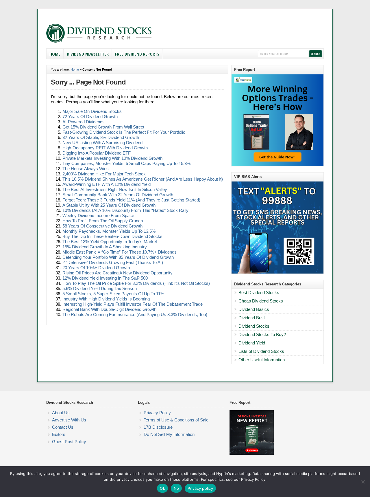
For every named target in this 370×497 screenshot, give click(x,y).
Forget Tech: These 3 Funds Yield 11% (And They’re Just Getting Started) (131, 199)
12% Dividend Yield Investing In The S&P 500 (105, 278)
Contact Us (62, 427)
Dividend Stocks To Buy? (262, 334)
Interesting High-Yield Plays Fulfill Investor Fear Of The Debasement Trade (132, 304)
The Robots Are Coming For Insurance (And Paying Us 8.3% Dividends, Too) (134, 314)
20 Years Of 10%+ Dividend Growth (96, 267)
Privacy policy (200, 488)
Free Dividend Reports (137, 54)
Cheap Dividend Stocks (260, 300)
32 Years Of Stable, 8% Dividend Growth (100, 137)
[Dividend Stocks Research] (98, 41)
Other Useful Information (261, 359)
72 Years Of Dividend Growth (90, 116)
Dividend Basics (253, 309)
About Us (61, 412)
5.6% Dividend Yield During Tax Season (99, 288)
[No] (363, 482)
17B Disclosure (158, 427)
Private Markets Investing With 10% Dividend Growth (112, 158)
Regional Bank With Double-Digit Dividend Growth (109, 309)
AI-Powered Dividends (83, 121)
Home (54, 54)
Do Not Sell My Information (169, 434)
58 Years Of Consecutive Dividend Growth (102, 225)
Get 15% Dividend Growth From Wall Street (103, 126)
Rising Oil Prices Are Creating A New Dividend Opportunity (117, 272)
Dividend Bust (251, 317)
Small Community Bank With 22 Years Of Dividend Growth (117, 194)
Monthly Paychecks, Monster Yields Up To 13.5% (109, 231)
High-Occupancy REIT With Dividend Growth (105, 147)
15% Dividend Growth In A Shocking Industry (104, 246)
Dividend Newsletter (88, 54)
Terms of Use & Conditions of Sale (176, 419)
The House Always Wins (85, 168)
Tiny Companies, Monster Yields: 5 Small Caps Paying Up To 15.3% (126, 163)
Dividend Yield (251, 342)
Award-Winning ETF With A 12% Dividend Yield (106, 184)
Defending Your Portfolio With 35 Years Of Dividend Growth (118, 257)
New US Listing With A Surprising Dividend (102, 142)
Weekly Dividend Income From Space (98, 215)
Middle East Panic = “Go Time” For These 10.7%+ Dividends (119, 252)
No (176, 488)
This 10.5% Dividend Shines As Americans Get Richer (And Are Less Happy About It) (142, 179)
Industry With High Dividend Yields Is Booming (106, 298)
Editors (58, 434)
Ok (162, 488)
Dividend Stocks (253, 326)
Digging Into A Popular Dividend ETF (96, 153)
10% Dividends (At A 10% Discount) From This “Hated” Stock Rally (125, 210)
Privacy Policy (157, 412)
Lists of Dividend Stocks (261, 351)
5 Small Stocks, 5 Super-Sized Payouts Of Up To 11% (113, 293)
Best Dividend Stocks (258, 292)
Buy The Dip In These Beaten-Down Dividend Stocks (112, 236)
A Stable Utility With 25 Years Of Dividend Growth (109, 205)
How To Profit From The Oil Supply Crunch (102, 220)
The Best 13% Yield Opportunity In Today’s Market (109, 241)
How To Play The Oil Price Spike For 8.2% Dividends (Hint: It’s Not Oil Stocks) (136, 283)
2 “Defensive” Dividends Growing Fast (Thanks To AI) (112, 262)
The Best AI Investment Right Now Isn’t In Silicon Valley (114, 189)
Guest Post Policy (69, 441)
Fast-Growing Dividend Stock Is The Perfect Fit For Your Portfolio (123, 132)
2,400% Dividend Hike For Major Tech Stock (104, 173)
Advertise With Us (69, 419)
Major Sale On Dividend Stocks (92, 111)
